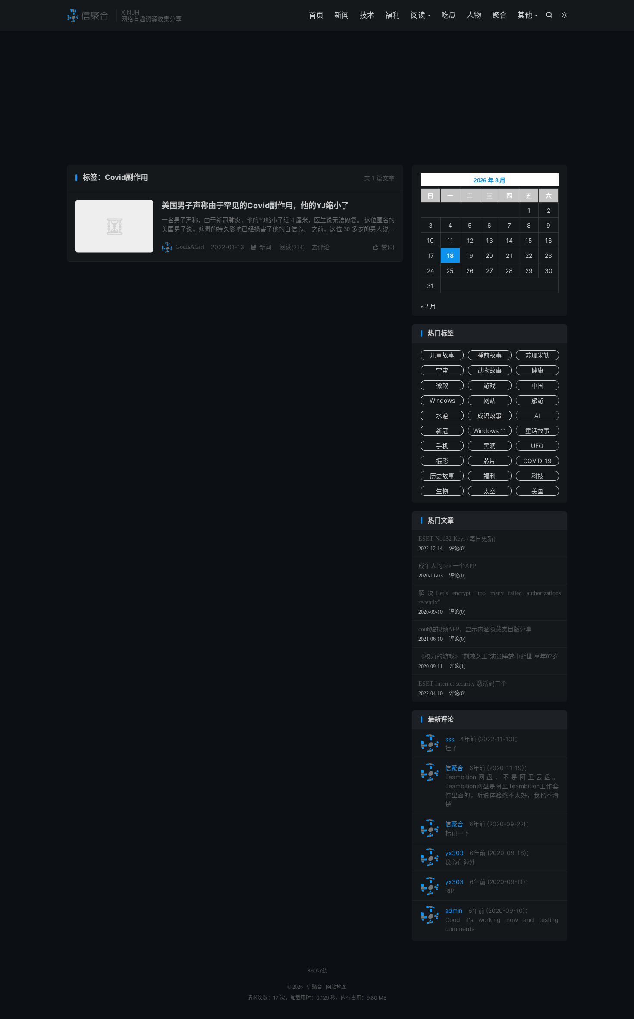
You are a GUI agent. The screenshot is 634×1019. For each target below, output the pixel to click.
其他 (525, 15)
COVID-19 (537, 460)
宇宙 (442, 370)
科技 (537, 476)
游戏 (489, 385)
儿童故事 (442, 355)
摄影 (442, 460)
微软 (442, 385)
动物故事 (489, 370)
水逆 (442, 415)
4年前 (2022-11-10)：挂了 (483, 743)
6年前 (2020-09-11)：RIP (488, 886)
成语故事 (489, 415)
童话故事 (537, 430)
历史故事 (442, 476)
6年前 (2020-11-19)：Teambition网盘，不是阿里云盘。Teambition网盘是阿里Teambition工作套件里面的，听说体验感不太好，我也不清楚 (502, 786)
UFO (537, 445)
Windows (442, 400)
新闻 (341, 15)
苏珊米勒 (537, 355)
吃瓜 (448, 15)
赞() (384, 247)
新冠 (442, 430)
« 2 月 (428, 306)
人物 (474, 15)
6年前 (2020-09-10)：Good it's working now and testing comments (502, 919)
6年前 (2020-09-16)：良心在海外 (488, 857)
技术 (367, 15)
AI (537, 415)
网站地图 (336, 987)
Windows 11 (489, 430)
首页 (316, 15)
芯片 (489, 460)
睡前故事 (489, 355)
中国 (537, 385)
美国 (537, 491)
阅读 (418, 15)
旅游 (537, 400)
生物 (442, 491)
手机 (442, 445)
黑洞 (489, 445)
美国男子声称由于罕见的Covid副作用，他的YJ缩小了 (255, 205)
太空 (489, 491)
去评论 (320, 247)
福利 (392, 15)
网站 (489, 400)
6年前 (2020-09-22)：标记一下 (488, 828)
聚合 (499, 15)
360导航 (317, 970)
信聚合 (89, 15)
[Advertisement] (317, 100)
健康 (537, 370)
